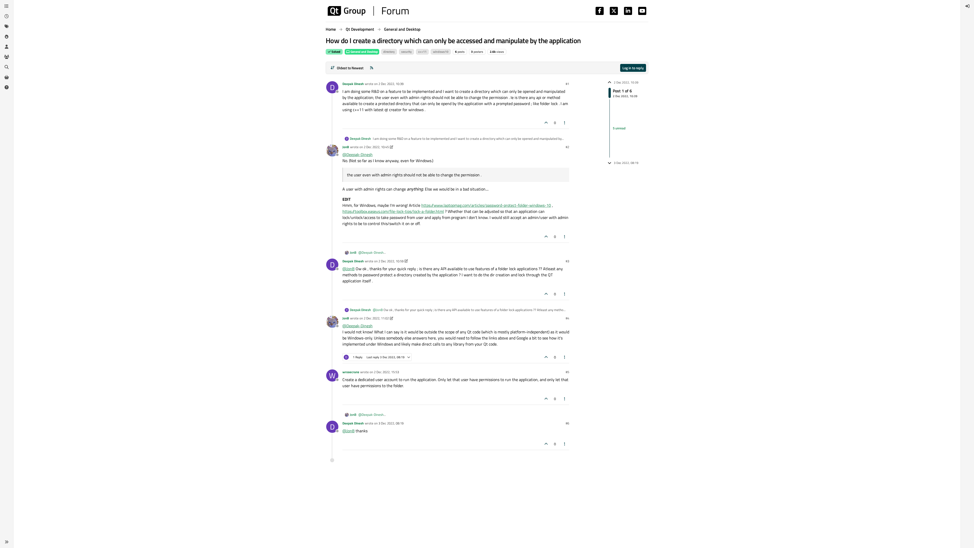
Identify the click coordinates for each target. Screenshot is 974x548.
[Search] (6, 67)
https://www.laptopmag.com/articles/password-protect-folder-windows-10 (486, 205)
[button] (6, 542)
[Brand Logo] (368, 11)
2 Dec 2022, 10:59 (391, 261)
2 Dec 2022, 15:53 (386, 371)
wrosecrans (350, 371)
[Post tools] (564, 123)
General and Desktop (364, 51)
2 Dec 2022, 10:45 (376, 146)
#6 (567, 423)
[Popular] (6, 36)
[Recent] (6, 16)
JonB (345, 146)
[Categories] (6, 6)
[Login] (967, 6)
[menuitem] (967, 6)
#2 (567, 146)
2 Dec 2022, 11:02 (376, 318)
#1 (567, 83)
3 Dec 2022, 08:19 (391, 423)
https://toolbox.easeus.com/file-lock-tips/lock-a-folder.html (393, 211)
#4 (567, 318)
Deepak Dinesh (353, 83)
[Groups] (6, 57)
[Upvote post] (546, 123)
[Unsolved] (6, 87)
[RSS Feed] (371, 68)
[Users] (6, 47)
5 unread (619, 128)
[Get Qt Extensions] (6, 77)
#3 (567, 261)
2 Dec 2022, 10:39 (391, 83)
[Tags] (6, 26)
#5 (567, 371)
